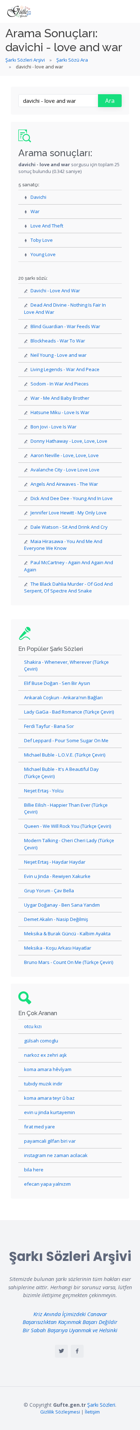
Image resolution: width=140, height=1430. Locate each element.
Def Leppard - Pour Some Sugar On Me (66, 740)
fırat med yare (39, 1126)
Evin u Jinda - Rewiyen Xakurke (57, 876)
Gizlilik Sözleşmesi (60, 1412)
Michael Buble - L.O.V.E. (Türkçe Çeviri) (64, 755)
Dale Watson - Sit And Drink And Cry (69, 527)
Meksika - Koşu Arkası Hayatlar (57, 948)
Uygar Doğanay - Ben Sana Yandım (62, 905)
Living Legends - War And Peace (65, 369)
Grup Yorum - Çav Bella (49, 890)
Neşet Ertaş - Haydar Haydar (54, 862)
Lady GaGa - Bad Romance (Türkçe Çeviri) (69, 712)
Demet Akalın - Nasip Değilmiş (56, 919)
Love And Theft (47, 225)
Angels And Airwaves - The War (64, 484)
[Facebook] (77, 1351)
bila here (33, 1169)
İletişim (92, 1412)
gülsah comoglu (41, 1040)
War (35, 211)
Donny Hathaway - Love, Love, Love (69, 441)
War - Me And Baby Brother (60, 398)
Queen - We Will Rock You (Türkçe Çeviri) (67, 826)
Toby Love (42, 240)
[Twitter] (61, 1351)
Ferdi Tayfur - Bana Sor (49, 726)
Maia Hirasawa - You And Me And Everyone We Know (63, 545)
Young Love (43, 254)
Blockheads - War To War (58, 340)
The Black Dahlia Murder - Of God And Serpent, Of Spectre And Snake (68, 587)
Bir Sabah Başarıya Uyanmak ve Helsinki (70, 1330)
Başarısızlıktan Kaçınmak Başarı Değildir (70, 1321)
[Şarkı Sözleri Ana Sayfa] (19, 11)
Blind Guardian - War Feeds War (65, 326)
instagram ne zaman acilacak (56, 1155)
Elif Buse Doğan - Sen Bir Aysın (57, 683)
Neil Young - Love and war (59, 355)
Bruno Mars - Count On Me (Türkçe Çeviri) (68, 962)
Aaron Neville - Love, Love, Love (65, 455)
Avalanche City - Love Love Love (65, 469)
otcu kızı (33, 1026)
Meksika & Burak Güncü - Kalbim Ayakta (67, 933)
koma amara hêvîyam (47, 1069)
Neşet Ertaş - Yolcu (44, 790)
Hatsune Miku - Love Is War (60, 412)
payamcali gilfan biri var (50, 1141)
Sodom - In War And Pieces (60, 383)
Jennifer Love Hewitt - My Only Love (69, 512)
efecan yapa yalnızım (47, 1184)
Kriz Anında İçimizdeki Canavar (70, 1314)
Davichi (38, 197)
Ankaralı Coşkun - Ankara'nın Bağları (63, 697)
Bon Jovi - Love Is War (53, 426)
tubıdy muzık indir (43, 1083)
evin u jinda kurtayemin (49, 1112)
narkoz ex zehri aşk (45, 1055)
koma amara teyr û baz (49, 1098)
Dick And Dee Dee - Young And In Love (72, 498)
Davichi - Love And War (55, 290)
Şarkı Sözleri (101, 1404)
